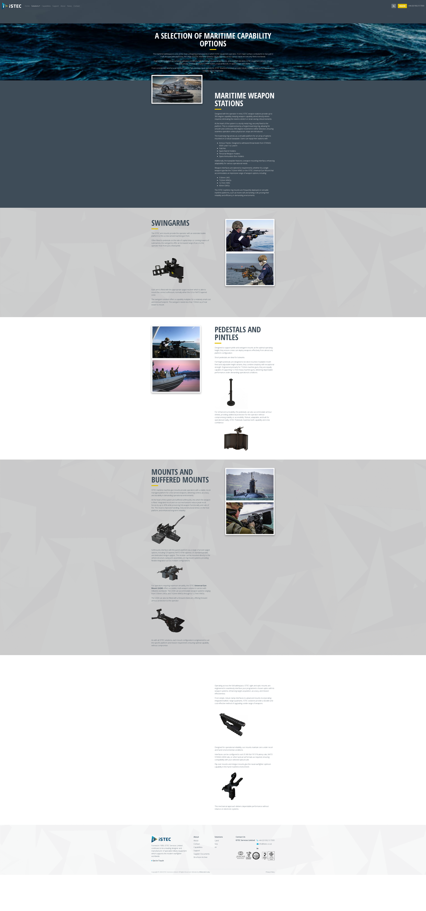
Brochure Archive (200, 857)
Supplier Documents (202, 854)
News (69, 6)
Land (217, 840)
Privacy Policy (270, 872)
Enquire (402, 6)
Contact (77, 6)
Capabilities (46, 6)
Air (216, 847)
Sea (216, 844)
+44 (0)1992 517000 (416, 6)
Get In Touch (158, 860)
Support (55, 6)
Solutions (35, 6)
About (63, 6)
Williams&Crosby (204, 872)
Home (27, 6)
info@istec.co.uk (265, 844)
